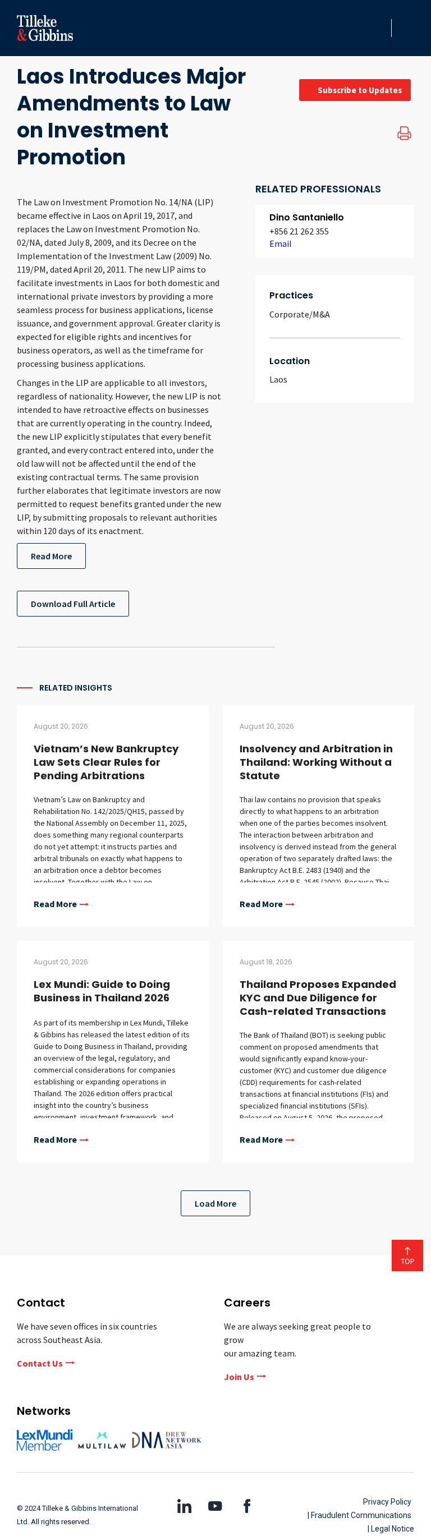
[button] (379, 28)
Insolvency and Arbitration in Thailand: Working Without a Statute (316, 762)
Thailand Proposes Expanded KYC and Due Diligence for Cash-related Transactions (318, 997)
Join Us (239, 1376)
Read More (51, 556)
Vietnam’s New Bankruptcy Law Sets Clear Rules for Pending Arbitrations (106, 762)
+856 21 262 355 (299, 231)
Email (280, 243)
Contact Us (40, 1363)
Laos (278, 379)
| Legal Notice (391, 1528)
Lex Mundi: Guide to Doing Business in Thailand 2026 (102, 991)
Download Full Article (73, 603)
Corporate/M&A (299, 314)
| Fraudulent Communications (359, 1515)
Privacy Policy (387, 1501)
